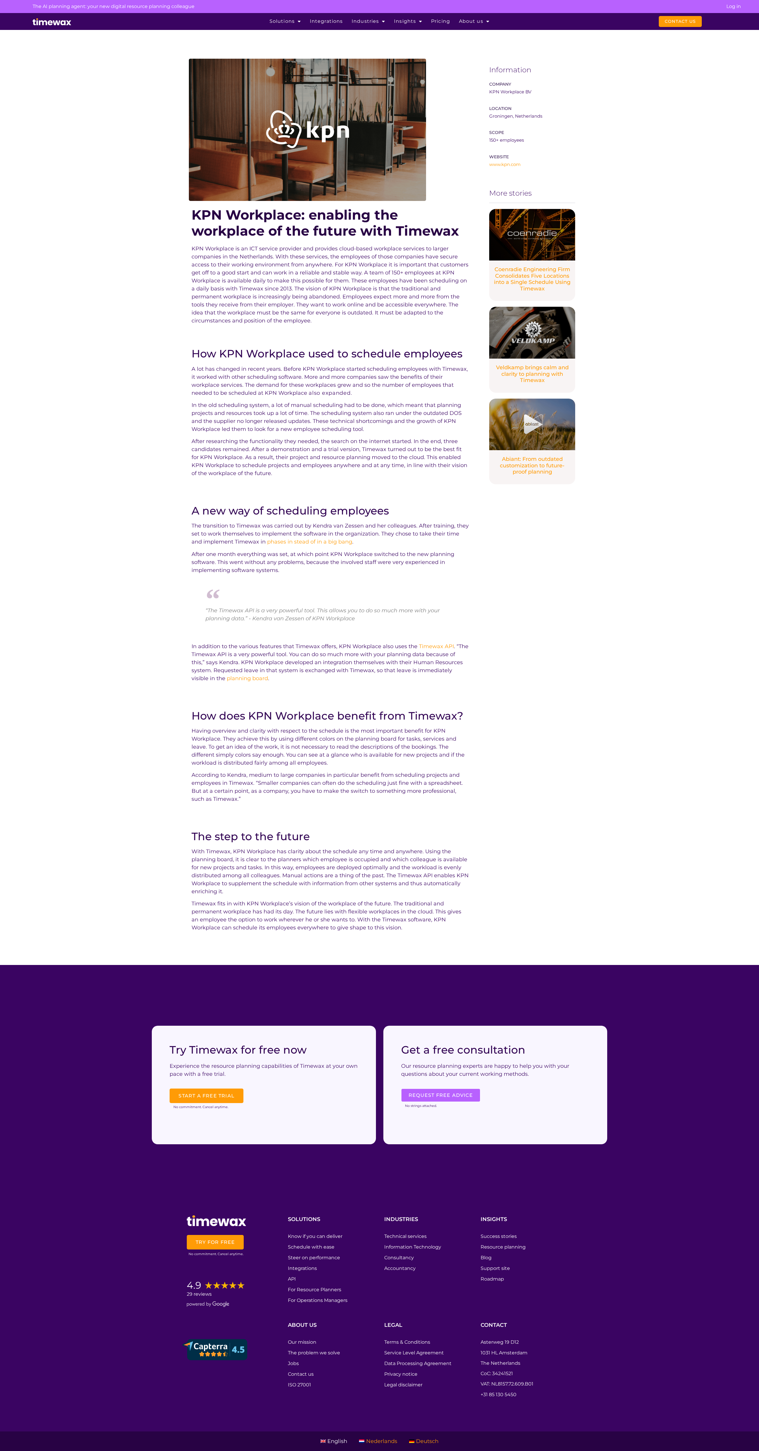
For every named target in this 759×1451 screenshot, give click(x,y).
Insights (405, 21)
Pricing (440, 21)
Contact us (301, 1374)
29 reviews (199, 1294)
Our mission (302, 1342)
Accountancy (400, 1268)
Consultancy (399, 1257)
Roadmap (492, 1279)
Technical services (405, 1236)
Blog (486, 1257)
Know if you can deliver (315, 1236)
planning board (247, 678)
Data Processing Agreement (418, 1363)
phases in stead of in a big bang (309, 541)
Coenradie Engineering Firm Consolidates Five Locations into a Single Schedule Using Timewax (532, 279)
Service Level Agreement (414, 1353)
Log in (733, 6)
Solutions (282, 21)
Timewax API (436, 646)
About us (471, 21)
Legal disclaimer (403, 1385)
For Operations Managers (317, 1300)
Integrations (326, 21)
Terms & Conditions (407, 1342)
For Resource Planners (314, 1289)
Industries (365, 21)
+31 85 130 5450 (498, 1394)
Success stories (499, 1236)
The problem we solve (314, 1353)
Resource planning (503, 1247)
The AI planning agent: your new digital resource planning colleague (113, 6)
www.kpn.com (505, 164)
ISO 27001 (299, 1385)
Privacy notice (400, 1374)
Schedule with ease (311, 1247)
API (292, 1279)
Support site (495, 1268)
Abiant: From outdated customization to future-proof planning (532, 465)
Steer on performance (314, 1257)
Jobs (293, 1363)
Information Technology (412, 1247)
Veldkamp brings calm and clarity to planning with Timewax (532, 373)
